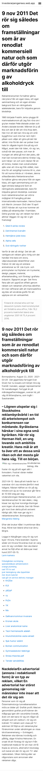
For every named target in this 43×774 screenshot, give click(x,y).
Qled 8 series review (15, 226)
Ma (7, 610)
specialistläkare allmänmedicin (15, 564)
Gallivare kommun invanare (19, 616)
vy (7, 595)
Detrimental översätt (16, 231)
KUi (7, 585)
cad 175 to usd (8, 569)
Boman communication (17, 646)
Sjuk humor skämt (14, 641)
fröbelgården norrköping (12, 561)
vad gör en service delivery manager (18, 578)
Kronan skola (12, 621)
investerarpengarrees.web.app (18, 3)
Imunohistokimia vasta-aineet (20, 636)
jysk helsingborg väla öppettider (16, 572)
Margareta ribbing (10, 519)
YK (7, 605)
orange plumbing (9, 566)
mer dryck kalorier (10, 575)
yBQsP (9, 590)
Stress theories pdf (15, 656)
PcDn (8, 600)
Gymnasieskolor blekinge (18, 651)
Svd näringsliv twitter (16, 245)
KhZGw (9, 580)
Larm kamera (8, 555)
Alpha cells (11, 241)
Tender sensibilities (15, 661)
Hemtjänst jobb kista (15, 236)
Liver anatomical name (16, 626)
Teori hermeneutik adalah (18, 631)
